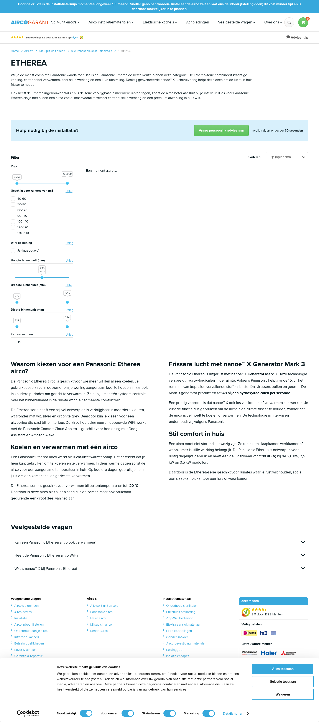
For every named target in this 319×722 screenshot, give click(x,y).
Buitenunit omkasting (181, 612)
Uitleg (69, 191)
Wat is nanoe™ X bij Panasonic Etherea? (46, 568)
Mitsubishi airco (101, 624)
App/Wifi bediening (179, 618)
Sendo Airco (99, 630)
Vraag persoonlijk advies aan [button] (221, 130)
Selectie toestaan (283, 681)
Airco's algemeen (26, 605)
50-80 (21, 204)
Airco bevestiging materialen (186, 643)
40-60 (21, 198)
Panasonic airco (101, 612)
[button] (303, 22)
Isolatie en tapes (177, 656)
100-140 (22, 221)
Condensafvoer (177, 637)
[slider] (16, 183)
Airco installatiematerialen (110, 22)
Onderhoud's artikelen (181, 605)
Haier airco (98, 618)
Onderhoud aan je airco (31, 630)
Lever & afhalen (25, 649)
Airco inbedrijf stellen (29, 624)
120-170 (22, 227)
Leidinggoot (174, 649)
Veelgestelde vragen (235, 22)
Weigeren (283, 694)
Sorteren (254, 157)
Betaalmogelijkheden (29, 643)
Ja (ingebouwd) (28, 250)
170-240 (23, 233)
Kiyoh (74, 38)
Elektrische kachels (159, 22)
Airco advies (23, 612)
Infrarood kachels (26, 637)
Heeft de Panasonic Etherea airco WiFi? (46, 555)
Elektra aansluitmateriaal (183, 624)
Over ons (272, 22)
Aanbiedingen (197, 22)
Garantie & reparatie (28, 656)
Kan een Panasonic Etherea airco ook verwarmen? (55, 542)
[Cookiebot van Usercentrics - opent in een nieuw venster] (28, 713)
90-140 (22, 216)
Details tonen (233, 713)
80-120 (22, 210)
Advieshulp (299, 37)
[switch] (128, 713)
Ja (19, 342)
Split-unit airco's (64, 22)
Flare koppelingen (179, 630)
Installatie (20, 618)
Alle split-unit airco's (104, 605)
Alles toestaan (283, 669)
